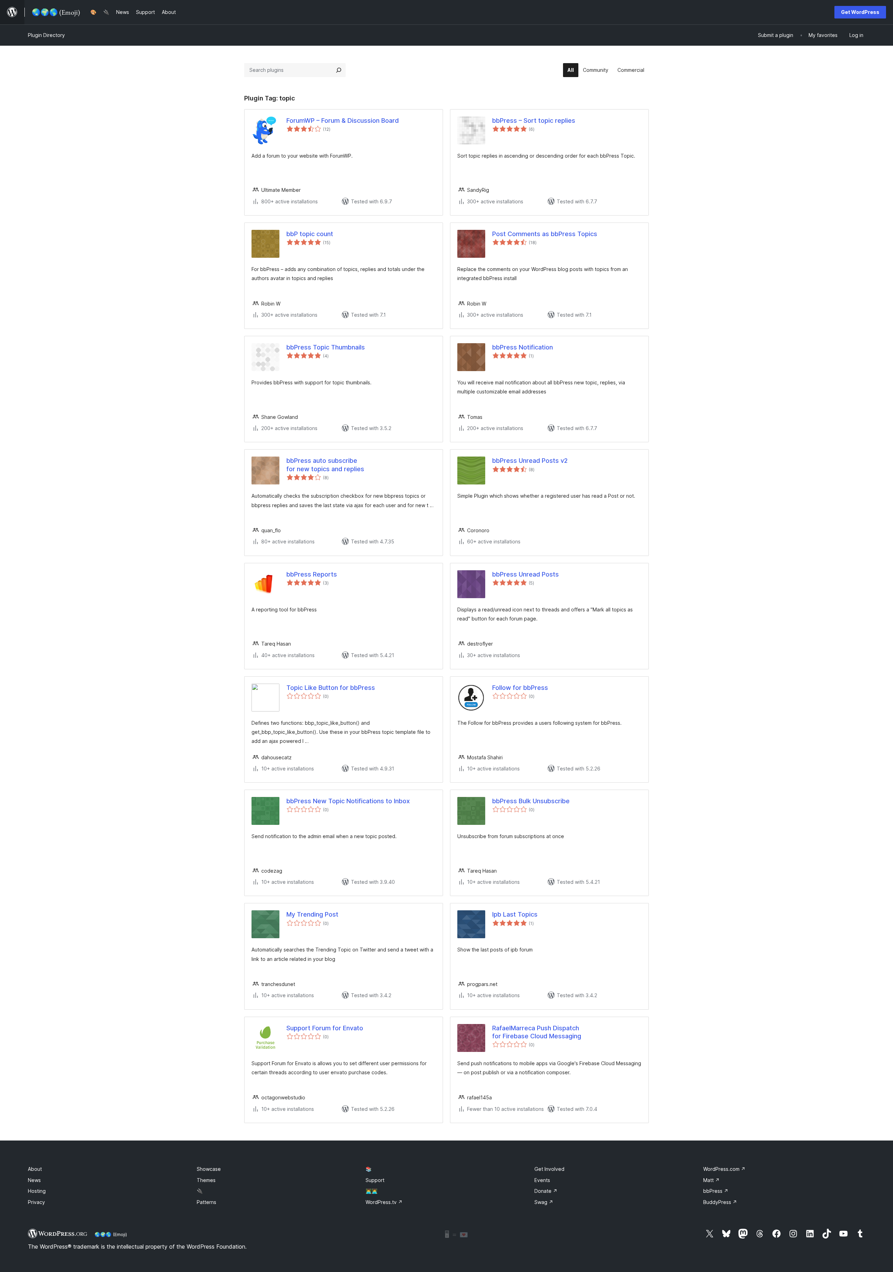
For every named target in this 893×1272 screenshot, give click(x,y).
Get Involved (549, 1169)
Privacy (36, 1202)
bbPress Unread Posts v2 (530, 460)
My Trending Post (312, 914)
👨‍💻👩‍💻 (371, 1191)
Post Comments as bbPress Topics (544, 234)
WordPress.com (724, 1169)
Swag (543, 1202)
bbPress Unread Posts (525, 574)
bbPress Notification (522, 347)
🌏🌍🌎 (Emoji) (111, 1234)
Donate (545, 1191)
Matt (711, 1180)
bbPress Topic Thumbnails (325, 347)
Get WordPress (860, 12)
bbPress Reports (311, 574)
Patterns (206, 1202)
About (35, 1169)
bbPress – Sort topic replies (533, 120)
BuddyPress (720, 1202)
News (34, 1180)
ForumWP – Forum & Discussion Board (342, 120)
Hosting (37, 1191)
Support (375, 1180)
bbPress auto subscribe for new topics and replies (325, 464)
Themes (206, 1180)
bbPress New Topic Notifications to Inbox (348, 801)
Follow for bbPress (520, 687)
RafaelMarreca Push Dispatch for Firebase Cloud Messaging (536, 1032)
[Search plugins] (339, 70)
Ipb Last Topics (515, 914)
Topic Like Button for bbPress (330, 687)
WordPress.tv (384, 1202)
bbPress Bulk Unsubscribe (531, 801)
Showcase (209, 1169)
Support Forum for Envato (324, 1028)
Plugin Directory (46, 35)
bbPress (715, 1191)
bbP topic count (309, 234)
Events (542, 1180)
